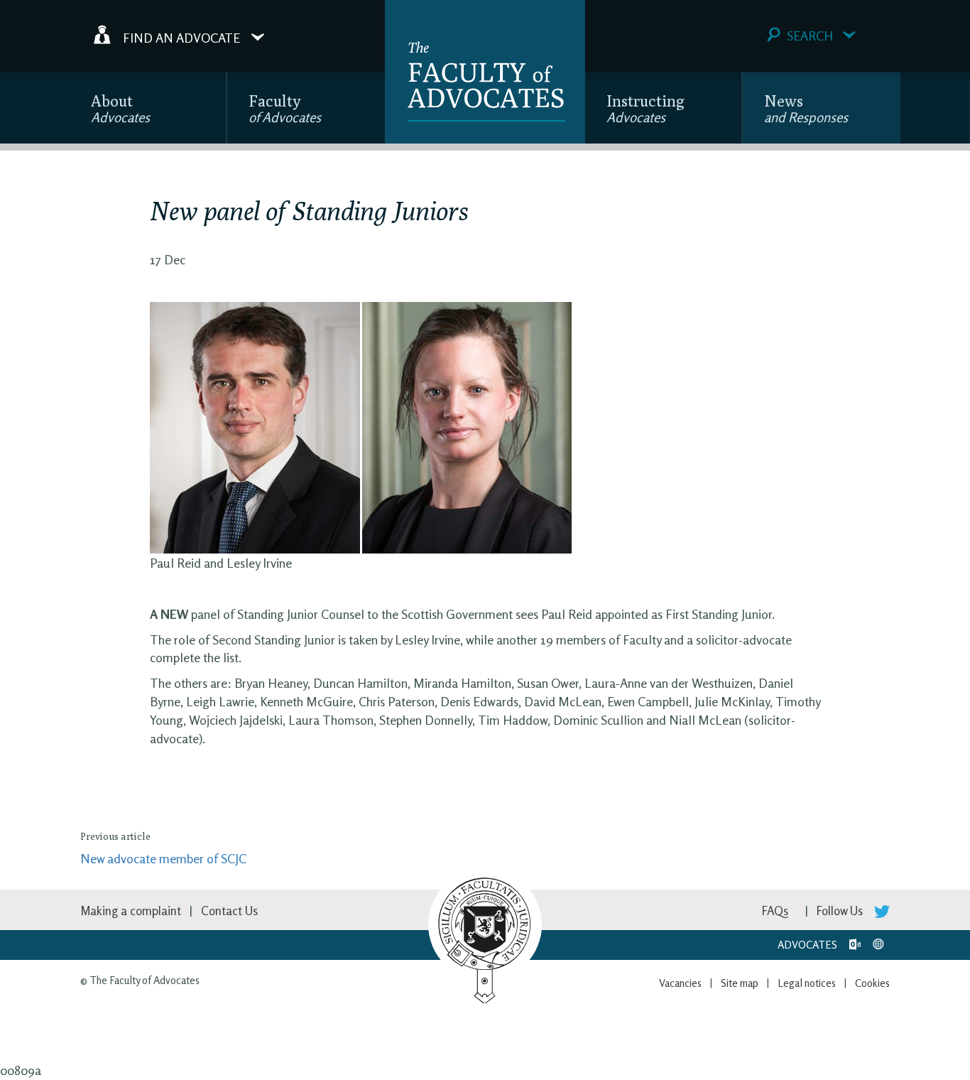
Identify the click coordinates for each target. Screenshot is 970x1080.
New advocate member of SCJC (163, 858)
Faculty (285, 108)
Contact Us (229, 910)
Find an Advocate (181, 37)
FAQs (775, 910)
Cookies (872, 983)
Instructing (645, 108)
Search (810, 35)
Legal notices (807, 983)
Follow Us (841, 910)
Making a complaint (130, 910)
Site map (739, 983)
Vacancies (680, 983)
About (120, 108)
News (806, 108)
